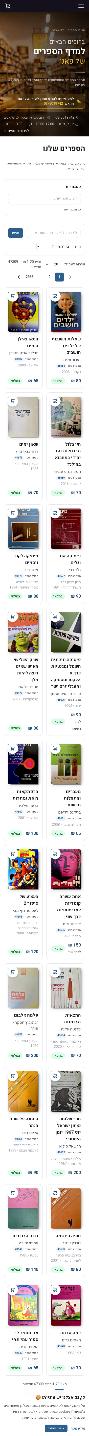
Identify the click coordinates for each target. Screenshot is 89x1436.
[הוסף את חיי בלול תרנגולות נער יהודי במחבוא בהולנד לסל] (55, 401)
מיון (78, 246)
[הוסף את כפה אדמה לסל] (55, 1289)
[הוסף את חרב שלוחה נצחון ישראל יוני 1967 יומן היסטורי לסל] (55, 1075)
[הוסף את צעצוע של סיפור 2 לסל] (12, 853)
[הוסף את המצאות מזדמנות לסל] (55, 972)
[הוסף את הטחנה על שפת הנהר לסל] (12, 1075)
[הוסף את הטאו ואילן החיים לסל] (12, 296)
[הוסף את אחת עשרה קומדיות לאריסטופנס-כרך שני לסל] (55, 853)
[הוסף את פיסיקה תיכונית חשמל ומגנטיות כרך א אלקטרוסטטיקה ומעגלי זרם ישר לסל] (55, 616)
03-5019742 (53, 103)
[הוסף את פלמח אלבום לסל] (12, 972)
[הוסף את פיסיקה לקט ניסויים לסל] (12, 513)
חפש (15, 232)
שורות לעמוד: (74, 264)
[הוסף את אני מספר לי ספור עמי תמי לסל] (12, 1289)
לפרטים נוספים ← (16, 130)
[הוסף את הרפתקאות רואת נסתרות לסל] (12, 748)
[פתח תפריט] (81, 6)
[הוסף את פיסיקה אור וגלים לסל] (55, 513)
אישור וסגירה (56, 1428)
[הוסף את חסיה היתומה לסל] (55, 1192)
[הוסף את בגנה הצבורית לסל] (12, 1192)
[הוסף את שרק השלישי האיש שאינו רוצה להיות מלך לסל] (12, 616)
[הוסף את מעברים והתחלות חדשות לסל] (55, 748)
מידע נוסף (77, 1428)
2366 (30, 277)
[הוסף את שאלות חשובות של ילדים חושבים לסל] (55, 296)
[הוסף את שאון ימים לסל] (12, 401)
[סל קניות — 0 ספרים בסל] (8, 6)
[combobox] (44, 198)
